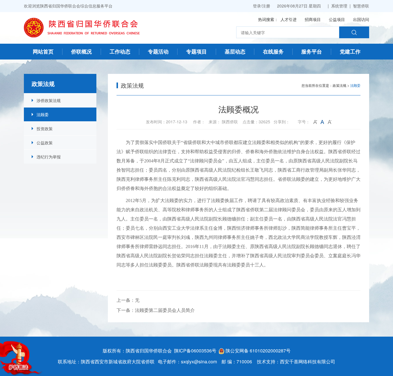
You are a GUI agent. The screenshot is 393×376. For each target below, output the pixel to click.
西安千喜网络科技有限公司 (307, 361)
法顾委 (43, 114)
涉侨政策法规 (49, 100)
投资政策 (45, 128)
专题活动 (158, 51)
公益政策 (45, 142)
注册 (266, 6)
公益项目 (337, 19)
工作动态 (120, 51)
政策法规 (339, 85)
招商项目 (313, 19)
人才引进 (289, 19)
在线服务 (273, 51)
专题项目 (196, 51)
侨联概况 (81, 51)
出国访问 (361, 19)
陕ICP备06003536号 (195, 350)
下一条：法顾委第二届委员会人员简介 (156, 310)
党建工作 (350, 51)
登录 (257, 6)
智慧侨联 (361, 6)
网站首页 (43, 51)
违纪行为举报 (49, 157)
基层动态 (235, 51)
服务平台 (311, 51)
